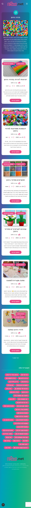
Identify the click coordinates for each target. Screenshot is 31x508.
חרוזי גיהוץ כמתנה (15, 330)
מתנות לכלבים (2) (22, 427)
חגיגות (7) (10, 385)
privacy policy (16, 464)
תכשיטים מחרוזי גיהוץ (15, 180)
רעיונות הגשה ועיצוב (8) (21, 447)
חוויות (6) (25, 392)
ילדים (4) (12, 399)
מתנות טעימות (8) (22, 413)
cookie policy (23, 464)
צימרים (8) (16, 441)
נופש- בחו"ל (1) (7, 434)
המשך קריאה (15, 100)
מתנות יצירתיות (8, 63)
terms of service (8, 464)
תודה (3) (7, 447)
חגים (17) (9, 388)
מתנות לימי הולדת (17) (21, 423)
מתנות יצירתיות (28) (22, 416)
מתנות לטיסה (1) (8, 420)
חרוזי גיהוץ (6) (14, 392)
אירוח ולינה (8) (23, 378)
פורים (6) (9, 437)
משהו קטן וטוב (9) (22, 406)
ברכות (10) (24, 381)
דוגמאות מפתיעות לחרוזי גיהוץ (15, 130)
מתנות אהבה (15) (9, 406)
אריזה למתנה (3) (11, 378)
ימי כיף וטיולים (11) (22, 402)
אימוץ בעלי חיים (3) (12, 375)
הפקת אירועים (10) (22, 385)
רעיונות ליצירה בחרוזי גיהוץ (15, 79)
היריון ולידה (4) (13, 381)
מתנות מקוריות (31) (22, 430)
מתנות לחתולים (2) (22, 420)
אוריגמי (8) (24, 375)
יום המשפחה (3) (23, 399)
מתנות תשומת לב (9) (21, 434)
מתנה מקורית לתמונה (15, 280)
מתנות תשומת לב (19, 317)
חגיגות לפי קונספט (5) (21, 388)
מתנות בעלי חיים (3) (22, 409)
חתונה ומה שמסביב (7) (21, 395)
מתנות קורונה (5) (8, 430)
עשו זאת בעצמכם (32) (21, 437)
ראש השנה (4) (23, 444)
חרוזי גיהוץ (21, 63)
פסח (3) (25, 441)
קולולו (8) (7, 441)
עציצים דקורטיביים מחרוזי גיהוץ (15, 230)
